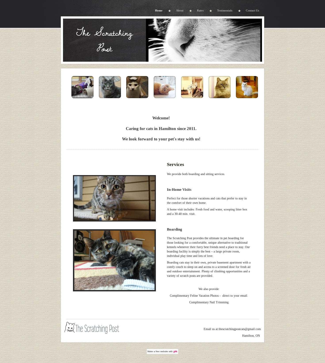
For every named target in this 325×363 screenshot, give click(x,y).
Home (158, 10)
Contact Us (252, 10)
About (180, 10)
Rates (200, 10)
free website (162, 351)
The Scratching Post (104, 40)
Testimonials (224, 10)
